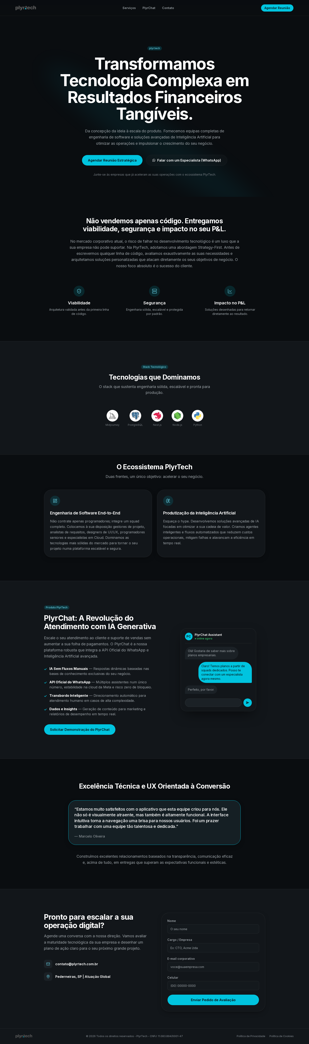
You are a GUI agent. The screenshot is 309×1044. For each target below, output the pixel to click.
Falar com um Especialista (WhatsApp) (189, 160)
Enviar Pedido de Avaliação (213, 1000)
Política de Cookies (281, 1036)
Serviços (129, 8)
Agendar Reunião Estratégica (112, 160)
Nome (171, 921)
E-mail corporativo (181, 958)
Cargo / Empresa (179, 939)
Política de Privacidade (251, 1036)
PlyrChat (149, 8)
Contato (168, 8)
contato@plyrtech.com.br (76, 964)
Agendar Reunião (277, 8)
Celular (172, 977)
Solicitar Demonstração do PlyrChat (80, 729)
